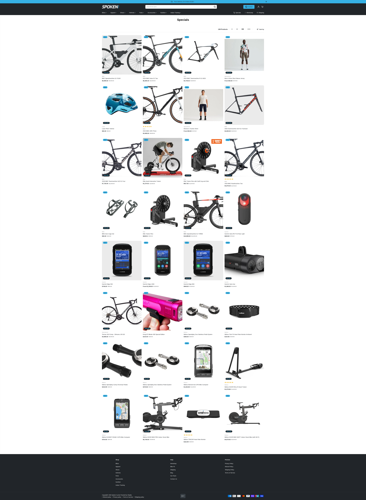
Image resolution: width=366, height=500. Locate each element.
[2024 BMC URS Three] (162, 105)
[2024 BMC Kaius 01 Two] (162, 55)
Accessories (152, 12)
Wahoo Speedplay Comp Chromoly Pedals (115, 384)
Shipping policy (139, 497)
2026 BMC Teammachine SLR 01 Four (113, 181)
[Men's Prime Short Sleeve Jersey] (244, 55)
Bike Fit (172, 466)
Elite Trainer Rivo (148, 234)
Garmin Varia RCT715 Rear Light (235, 234)
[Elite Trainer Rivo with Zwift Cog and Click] (203, 157)
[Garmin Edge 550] (122, 260)
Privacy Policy (229, 463)
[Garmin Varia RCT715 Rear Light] (244, 210)
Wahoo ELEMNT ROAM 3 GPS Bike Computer (116, 437)
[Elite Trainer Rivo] (162, 210)
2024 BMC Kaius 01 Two (150, 78)
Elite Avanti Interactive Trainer (152, 181)
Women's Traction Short (191, 128)
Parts (141, 12)
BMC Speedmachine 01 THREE (193, 234)
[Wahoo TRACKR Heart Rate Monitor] (203, 413)
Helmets (132, 12)
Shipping (173, 469)
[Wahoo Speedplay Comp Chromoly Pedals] (122, 361)
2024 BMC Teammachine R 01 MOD (195, 78)
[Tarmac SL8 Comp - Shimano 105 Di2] (122, 311)
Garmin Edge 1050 (148, 284)
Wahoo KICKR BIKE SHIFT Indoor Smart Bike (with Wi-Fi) (242, 437)
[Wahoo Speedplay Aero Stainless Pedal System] (162, 361)
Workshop (173, 463)
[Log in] (258, 6)
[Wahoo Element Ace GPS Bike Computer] (203, 361)
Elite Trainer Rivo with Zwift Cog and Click (196, 181)
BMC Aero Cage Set (108, 234)
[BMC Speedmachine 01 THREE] (203, 210)
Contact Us (173, 479)
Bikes (104, 12)
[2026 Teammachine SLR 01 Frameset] (244, 105)
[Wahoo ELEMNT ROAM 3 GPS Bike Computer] (122, 413)
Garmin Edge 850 (189, 284)
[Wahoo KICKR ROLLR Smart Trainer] (244, 361)
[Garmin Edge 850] (203, 260)
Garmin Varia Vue (230, 284)
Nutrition (163, 12)
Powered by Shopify (126, 495)
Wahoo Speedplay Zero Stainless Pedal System (198, 334)
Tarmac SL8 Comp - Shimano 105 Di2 (113, 334)
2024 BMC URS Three (149, 131)
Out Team (173, 476)
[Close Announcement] (266, 1)
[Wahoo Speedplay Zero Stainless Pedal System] (203, 311)
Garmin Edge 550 (107, 284)
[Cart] (262, 6)
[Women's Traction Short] (203, 105)
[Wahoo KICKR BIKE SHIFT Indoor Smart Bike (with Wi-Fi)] (244, 413)
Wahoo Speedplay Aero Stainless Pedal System (157, 384)
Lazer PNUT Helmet (108, 128)
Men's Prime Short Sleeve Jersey (235, 78)
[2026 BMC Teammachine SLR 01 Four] (122, 157)
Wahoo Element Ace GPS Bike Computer (196, 384)
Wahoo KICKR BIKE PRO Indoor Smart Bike (156, 437)
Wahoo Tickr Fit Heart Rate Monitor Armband (238, 334)
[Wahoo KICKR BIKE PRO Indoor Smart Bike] (162, 413)
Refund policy (107, 497)
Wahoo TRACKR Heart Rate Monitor (195, 439)
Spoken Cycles (116, 495)
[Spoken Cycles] (110, 6)
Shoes (122, 12)
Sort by (261, 29)
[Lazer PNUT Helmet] (122, 105)
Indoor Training (175, 12)
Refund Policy (229, 466)
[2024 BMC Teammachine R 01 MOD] (203, 55)
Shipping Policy (229, 469)
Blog (171, 473)
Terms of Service (230, 473)
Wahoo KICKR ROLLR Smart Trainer (236, 387)
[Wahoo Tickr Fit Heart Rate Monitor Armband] (244, 311)
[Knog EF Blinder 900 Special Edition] (162, 311)
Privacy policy (117, 497)
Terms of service (128, 497)
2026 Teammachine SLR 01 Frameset (236, 128)
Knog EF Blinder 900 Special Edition (154, 334)
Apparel (113, 12)
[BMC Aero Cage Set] (122, 210)
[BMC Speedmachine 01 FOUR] (122, 55)
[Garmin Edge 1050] (162, 260)
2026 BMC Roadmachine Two (234, 183)
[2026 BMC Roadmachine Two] (244, 157)
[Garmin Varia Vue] (244, 260)
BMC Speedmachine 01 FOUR (111, 78)
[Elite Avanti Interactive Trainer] (162, 157)
